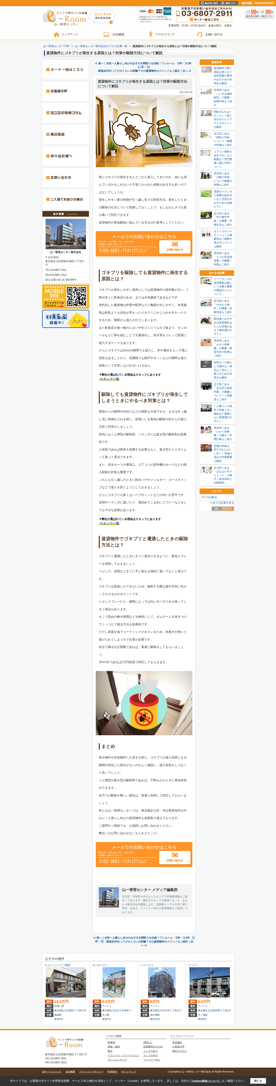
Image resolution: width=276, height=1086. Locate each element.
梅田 (71, 1010)
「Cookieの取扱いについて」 (205, 1081)
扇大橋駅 (155, 1015)
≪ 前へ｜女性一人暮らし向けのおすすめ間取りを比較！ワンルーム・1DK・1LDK (143, 63)
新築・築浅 (114, 1046)
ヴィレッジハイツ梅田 (57, 965)
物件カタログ (179, 1051)
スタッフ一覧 (109, 379)
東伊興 (216, 1010)
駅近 (110, 1051)
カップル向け (150, 1055)
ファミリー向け (151, 1059)
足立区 (65, 1010)
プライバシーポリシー (91, 1071)
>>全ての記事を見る (222, 502)
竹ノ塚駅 (203, 1015)
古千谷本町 (123, 1010)
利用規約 (112, 1071)
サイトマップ (128, 1071)
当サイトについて (51, 1071)
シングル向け (150, 1051)
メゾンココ (146, 965)
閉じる (258, 1080)
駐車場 (111, 1042)
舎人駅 (106, 1015)
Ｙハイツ (193, 965)
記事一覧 (144, 67)
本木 (167, 1010)
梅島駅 (58, 1015)
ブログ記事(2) (209, 497)
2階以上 (147, 1042)
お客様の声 (178, 1046)
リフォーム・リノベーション (123, 1055)
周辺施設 (177, 1042)
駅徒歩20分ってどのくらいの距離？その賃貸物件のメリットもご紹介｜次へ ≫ (144, 70)
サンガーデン (100, 965)
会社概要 (70, 1071)
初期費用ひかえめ (153, 1046)
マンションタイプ (117, 1059)
